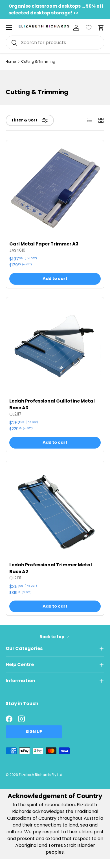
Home (11, 61)
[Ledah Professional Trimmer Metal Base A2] (55, 510)
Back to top (52, 637)
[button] (101, 27)
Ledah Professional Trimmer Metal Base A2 (50, 568)
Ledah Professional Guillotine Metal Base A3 (52, 404)
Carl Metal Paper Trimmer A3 (43, 244)
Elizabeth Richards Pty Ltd (40, 774)
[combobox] (55, 42)
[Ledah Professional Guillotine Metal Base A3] (55, 346)
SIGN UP (34, 731)
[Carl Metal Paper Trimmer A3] (55, 189)
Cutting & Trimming (38, 61)
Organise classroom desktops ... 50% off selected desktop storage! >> (56, 9)
